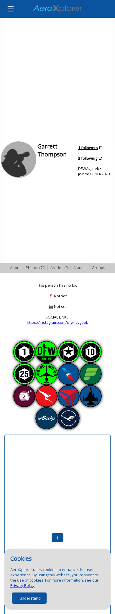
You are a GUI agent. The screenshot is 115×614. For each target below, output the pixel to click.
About (15, 267)
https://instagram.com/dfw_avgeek (57, 322)
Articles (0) (59, 267)
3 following (87, 158)
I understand (29, 598)
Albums (80, 267)
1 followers (88, 147)
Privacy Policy (22, 585)
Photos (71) (35, 267)
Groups (98, 267)
